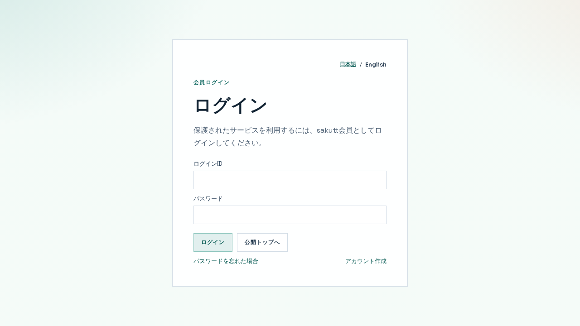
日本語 (348, 64)
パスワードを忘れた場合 (225, 261)
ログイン (213, 242)
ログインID (207, 164)
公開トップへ (262, 242)
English (376, 64)
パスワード (208, 198)
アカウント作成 (366, 261)
